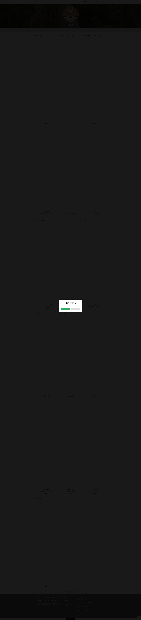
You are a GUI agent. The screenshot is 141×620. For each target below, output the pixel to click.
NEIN (75, 309)
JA (65, 309)
